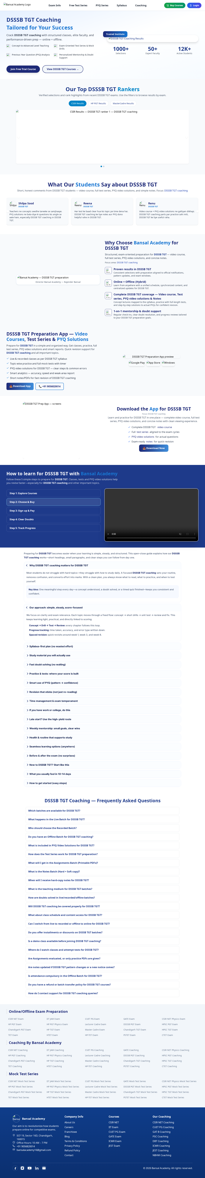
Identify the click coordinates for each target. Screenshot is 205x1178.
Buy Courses (176, 5)
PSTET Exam (130, 1035)
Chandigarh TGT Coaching (137, 1060)
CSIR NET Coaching (18, 1050)
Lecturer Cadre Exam (95, 1024)
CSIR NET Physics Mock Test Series (179, 1081)
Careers (69, 1127)
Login (196, 5)
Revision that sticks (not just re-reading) (53, 691)
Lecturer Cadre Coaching (97, 1055)
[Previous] (18, 137)
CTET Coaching (169, 1066)
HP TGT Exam (53, 1029)
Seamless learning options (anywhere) (52, 746)
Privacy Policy (72, 1145)
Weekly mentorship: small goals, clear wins (54, 728)
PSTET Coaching (132, 1066)
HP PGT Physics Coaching (59, 1055)
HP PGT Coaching (17, 1055)
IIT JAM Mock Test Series (59, 1081)
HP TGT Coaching (55, 1060)
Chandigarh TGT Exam (135, 1029)
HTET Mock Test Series (58, 1097)
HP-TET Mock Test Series (97, 1097)
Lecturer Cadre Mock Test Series (101, 1086)
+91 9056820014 (26, 1146)
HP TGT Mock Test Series (59, 1092)
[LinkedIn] (36, 1168)
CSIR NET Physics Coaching (175, 1050)
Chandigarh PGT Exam (19, 1029)
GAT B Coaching (161, 1131)
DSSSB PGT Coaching (134, 1055)
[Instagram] (22, 1168)
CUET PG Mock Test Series (98, 1081)
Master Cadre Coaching (97, 1060)
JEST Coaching (161, 1150)
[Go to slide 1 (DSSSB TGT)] (101, 166)
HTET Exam (52, 1035)
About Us (70, 1122)
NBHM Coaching (162, 1155)
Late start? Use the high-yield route (50, 719)
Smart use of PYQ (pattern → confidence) (53, 682)
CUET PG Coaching (94, 1050)
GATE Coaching (131, 1050)
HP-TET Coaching (93, 1066)
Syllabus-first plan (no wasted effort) (51, 646)
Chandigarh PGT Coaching (21, 1060)
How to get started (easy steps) (48, 783)
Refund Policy (72, 1150)
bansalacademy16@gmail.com (34, 1150)
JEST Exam (114, 1145)
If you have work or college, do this (49, 710)
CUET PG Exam (92, 1018)
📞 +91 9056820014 (49, 386)
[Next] (186, 137)
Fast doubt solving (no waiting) (47, 664)
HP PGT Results (98, 103)
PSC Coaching (160, 1136)
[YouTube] (29, 1168)
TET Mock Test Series (18, 1097)
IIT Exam (113, 1127)
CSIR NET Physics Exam (173, 1018)
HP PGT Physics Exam (57, 1024)
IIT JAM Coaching (55, 1050)
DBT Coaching (161, 1141)
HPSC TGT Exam (170, 1029)
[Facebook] (15, 1168)
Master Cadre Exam (95, 1029)
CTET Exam (167, 1035)
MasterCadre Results (123, 103)
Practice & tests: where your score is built (53, 673)
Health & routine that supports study (50, 737)
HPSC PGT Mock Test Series (175, 1086)
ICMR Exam (115, 1141)
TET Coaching (15, 1066)
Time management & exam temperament (53, 700)
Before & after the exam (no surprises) (52, 755)
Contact (69, 1155)
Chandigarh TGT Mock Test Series (140, 1092)
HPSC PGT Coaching (172, 1055)
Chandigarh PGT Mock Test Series (25, 1092)
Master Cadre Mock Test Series (100, 1092)
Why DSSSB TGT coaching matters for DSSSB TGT (58, 565)
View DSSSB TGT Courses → (63, 69)
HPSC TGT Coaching (172, 1060)
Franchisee (71, 1131)
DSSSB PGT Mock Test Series (138, 1086)
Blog (67, 1136)
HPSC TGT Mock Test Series (175, 1092)
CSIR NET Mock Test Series (21, 1081)
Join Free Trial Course (23, 69)
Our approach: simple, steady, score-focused (56, 607)
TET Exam (13, 1035)
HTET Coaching (54, 1066)
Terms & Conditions (76, 1141)
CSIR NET (114, 1122)
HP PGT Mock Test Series (20, 1086)
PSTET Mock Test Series (135, 1097)
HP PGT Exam (14, 1024)
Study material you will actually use (49, 655)
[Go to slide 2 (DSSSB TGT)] (103, 166)
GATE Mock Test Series (135, 1081)
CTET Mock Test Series (173, 1097)
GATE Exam (129, 1018)
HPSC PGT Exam (170, 1024)
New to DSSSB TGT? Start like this (49, 764)
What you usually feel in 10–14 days (50, 773)
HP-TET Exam (91, 1035)
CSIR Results (77, 103)
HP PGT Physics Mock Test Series (63, 1086)
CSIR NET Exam (16, 1018)
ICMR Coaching (161, 1145)
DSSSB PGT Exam (132, 1024)
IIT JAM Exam (53, 1018)
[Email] (44, 1168)
